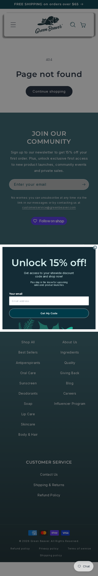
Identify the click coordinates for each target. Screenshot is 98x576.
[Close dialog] (95, 247)
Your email (15, 293)
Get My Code (49, 313)
